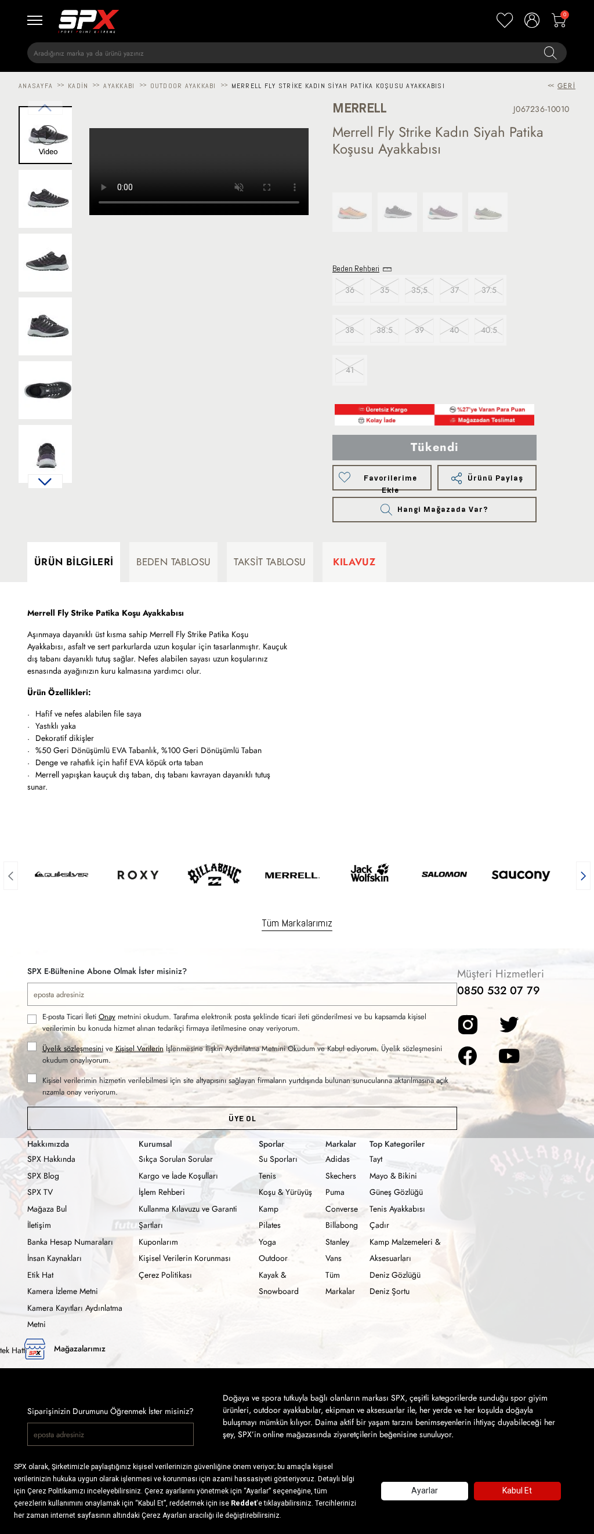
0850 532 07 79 (498, 990)
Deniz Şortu (390, 1291)
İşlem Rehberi (162, 1192)
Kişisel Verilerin (139, 1048)
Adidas (337, 1159)
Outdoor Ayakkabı (183, 85)
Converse (341, 1209)
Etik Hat (40, 1275)
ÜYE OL (242, 1119)
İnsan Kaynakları (54, 1258)
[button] (45, 481)
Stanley (337, 1242)
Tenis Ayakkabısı (397, 1209)
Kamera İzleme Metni (62, 1291)
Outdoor (273, 1258)
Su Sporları (278, 1159)
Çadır (379, 1225)
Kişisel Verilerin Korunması (185, 1258)
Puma (335, 1192)
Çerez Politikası (165, 1275)
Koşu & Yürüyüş (285, 1192)
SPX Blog (43, 1176)
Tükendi (435, 447)
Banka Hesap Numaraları (70, 1242)
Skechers (340, 1176)
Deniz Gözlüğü (395, 1275)
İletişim (39, 1225)
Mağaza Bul (47, 1209)
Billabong (341, 1225)
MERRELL (359, 108)
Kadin (78, 85)
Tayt (376, 1159)
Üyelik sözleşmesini (72, 1048)
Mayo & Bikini (393, 1176)
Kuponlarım (158, 1242)
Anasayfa (36, 85)
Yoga (267, 1242)
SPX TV (40, 1192)
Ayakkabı (119, 85)
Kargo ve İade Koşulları (178, 1176)
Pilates (270, 1225)
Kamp (268, 1209)
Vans (333, 1258)
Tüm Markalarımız (297, 922)
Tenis (267, 1176)
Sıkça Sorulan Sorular (176, 1159)
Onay (107, 1016)
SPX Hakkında (51, 1159)
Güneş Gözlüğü (396, 1192)
